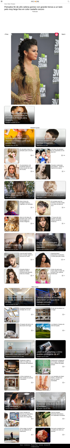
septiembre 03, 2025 (45, 304)
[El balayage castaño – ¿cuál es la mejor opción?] (19, 190)
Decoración (39, 408)
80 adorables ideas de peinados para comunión (26, 150)
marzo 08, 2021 (14, 145)
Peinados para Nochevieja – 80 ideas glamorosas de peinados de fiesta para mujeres (18, 116)
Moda (9, 3)
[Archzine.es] (35, 2)
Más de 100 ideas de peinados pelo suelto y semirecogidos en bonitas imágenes (26, 219)
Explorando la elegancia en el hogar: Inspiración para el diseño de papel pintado (57, 362)
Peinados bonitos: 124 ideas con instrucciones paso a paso (50, 194)
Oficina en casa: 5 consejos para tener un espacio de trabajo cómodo (49, 299)
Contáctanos (27, 445)
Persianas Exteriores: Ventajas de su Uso (25, 309)
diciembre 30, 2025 (13, 304)
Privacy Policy (34, 445)
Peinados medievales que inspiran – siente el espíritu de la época (57, 167)
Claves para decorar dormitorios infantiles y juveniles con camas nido (17, 351)
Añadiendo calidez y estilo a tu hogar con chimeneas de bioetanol (26, 362)
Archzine (41, 445)
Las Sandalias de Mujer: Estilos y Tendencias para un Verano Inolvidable (57, 378)
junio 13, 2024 (20, 356)
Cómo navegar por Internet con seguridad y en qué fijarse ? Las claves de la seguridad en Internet (26, 415)
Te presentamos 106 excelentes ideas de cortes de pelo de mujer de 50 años (26, 167)
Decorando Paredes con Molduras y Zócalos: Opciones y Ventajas (50, 404)
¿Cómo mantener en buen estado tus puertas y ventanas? (26, 378)
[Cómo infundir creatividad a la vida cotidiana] (19, 401)
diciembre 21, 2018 (13, 249)
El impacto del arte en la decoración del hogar (26, 325)
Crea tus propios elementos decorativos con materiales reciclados (58, 414)
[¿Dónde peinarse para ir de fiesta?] (19, 242)
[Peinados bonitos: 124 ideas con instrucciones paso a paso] (51, 190)
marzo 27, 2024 (46, 408)
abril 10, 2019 (43, 197)
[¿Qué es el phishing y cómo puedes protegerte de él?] (51, 349)
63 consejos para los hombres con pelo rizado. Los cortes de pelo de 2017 (58, 203)
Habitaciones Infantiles (10, 356)
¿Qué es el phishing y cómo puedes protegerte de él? (49, 353)
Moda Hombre (40, 249)
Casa (6, 304)
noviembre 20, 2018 (49, 249)
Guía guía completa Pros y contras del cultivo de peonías (58, 430)
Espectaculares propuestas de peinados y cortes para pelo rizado (57, 255)
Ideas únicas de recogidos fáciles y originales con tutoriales (26, 203)
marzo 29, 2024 (14, 408)
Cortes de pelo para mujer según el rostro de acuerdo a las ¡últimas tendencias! (57, 271)
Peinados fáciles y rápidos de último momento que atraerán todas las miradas (26, 271)
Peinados (13, 3)
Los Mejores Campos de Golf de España (57, 325)
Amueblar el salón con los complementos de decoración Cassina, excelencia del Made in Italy (19, 298)
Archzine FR (47, 445)
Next (63, 34)
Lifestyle (39, 356)
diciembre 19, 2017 (15, 122)
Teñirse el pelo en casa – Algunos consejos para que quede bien (17, 140)
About (21, 445)
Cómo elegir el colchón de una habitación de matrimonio (26, 430)
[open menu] (1, 1)
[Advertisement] (35, 22)
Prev (6, 34)
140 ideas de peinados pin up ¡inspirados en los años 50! (57, 151)
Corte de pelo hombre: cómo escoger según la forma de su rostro (26, 255)
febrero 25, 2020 (44, 145)
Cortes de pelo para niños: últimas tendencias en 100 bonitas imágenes (49, 140)
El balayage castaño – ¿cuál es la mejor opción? (18, 194)
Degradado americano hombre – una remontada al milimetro (49, 244)
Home (5, 3)
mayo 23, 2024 (44, 356)
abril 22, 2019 (12, 197)
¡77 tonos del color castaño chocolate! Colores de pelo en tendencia (56, 219)
